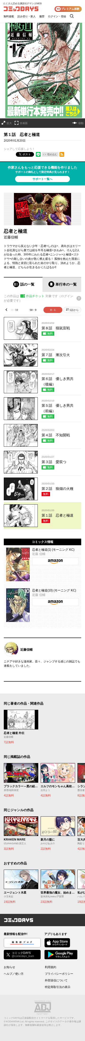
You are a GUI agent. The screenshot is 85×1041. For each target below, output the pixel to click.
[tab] (23, 284)
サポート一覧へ (42, 179)
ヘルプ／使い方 (14, 973)
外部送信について (56, 980)
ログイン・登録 (57, 16)
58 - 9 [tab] (33, 309)
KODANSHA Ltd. (15, 1021)
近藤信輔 (11, 237)
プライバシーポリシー (59, 973)
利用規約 (50, 967)
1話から (74, 309)
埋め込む (52, 154)
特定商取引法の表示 (57, 987)
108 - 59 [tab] (13, 309)
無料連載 (9, 16)
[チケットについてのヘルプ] (78, 298)
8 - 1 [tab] (52, 309)
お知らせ (9, 967)
